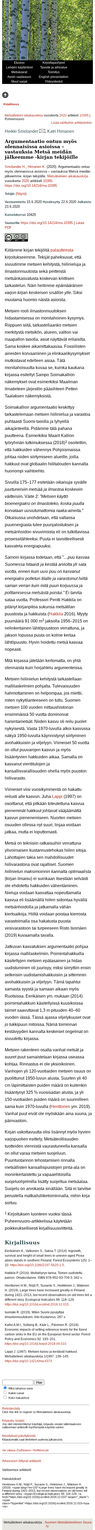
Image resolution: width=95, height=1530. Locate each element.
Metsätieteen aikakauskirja (24, 115)
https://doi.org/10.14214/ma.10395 (31, 186)
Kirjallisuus (11, 104)
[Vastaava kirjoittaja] (42, 131)
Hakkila (56, 614)
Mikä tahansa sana (20, 1388)
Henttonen (60, 1106)
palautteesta (61, 250)
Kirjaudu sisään (13, 1420)
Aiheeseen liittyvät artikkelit (21, 1461)
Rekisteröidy (11, 1408)
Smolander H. (15, 167)
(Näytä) (21, 194)
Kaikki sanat (16, 1393)
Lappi (57, 796)
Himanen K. (37, 167)
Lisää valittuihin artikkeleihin (71, 123)
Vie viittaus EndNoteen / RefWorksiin (25, 1450)
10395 (84, 115)
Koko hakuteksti (18, 1397)
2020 (63, 115)
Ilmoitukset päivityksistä (19, 1436)
